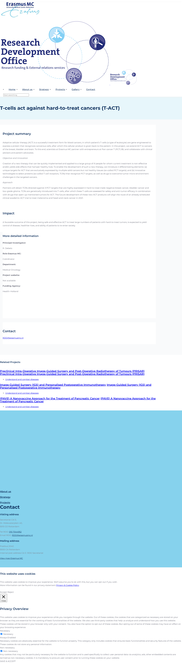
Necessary (8, 634)
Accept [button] (3, 592)
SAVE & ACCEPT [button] (8, 661)
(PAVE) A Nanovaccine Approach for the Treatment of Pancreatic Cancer (50, 398)
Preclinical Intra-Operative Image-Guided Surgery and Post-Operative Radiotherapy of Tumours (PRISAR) (72, 371)
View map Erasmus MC (11, 558)
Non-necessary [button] (7, 647)
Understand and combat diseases (22, 379)
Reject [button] (10, 592)
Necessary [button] (5, 630)
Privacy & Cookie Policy (67, 585)
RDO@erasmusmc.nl (13, 338)
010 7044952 (15, 532)
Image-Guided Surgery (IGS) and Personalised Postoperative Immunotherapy (53, 384)
